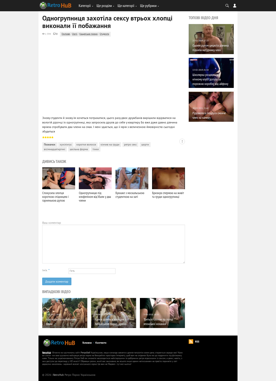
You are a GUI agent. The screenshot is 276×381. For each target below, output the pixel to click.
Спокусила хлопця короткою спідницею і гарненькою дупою (55, 197)
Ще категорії (126, 5)
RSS (197, 341)
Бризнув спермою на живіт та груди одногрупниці (168, 195)
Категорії (85, 5)
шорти (145, 144)
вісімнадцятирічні (54, 149)
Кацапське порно (88, 34)
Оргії (74, 34)
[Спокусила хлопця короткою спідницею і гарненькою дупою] (58, 178)
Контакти (100, 343)
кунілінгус (66, 144)
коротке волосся (86, 144)
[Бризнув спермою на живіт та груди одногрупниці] (168, 178)
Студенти (104, 34)
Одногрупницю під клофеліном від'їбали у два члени (95, 197)
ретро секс (130, 144)
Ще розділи (104, 5)
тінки (96, 149)
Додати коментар (56, 282)
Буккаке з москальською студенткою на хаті (129, 195)
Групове (66, 34)
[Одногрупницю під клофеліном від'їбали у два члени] (95, 178)
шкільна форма (79, 149)
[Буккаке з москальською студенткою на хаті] (131, 178)
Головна (87, 343)
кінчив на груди (110, 144)
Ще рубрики (148, 5)
